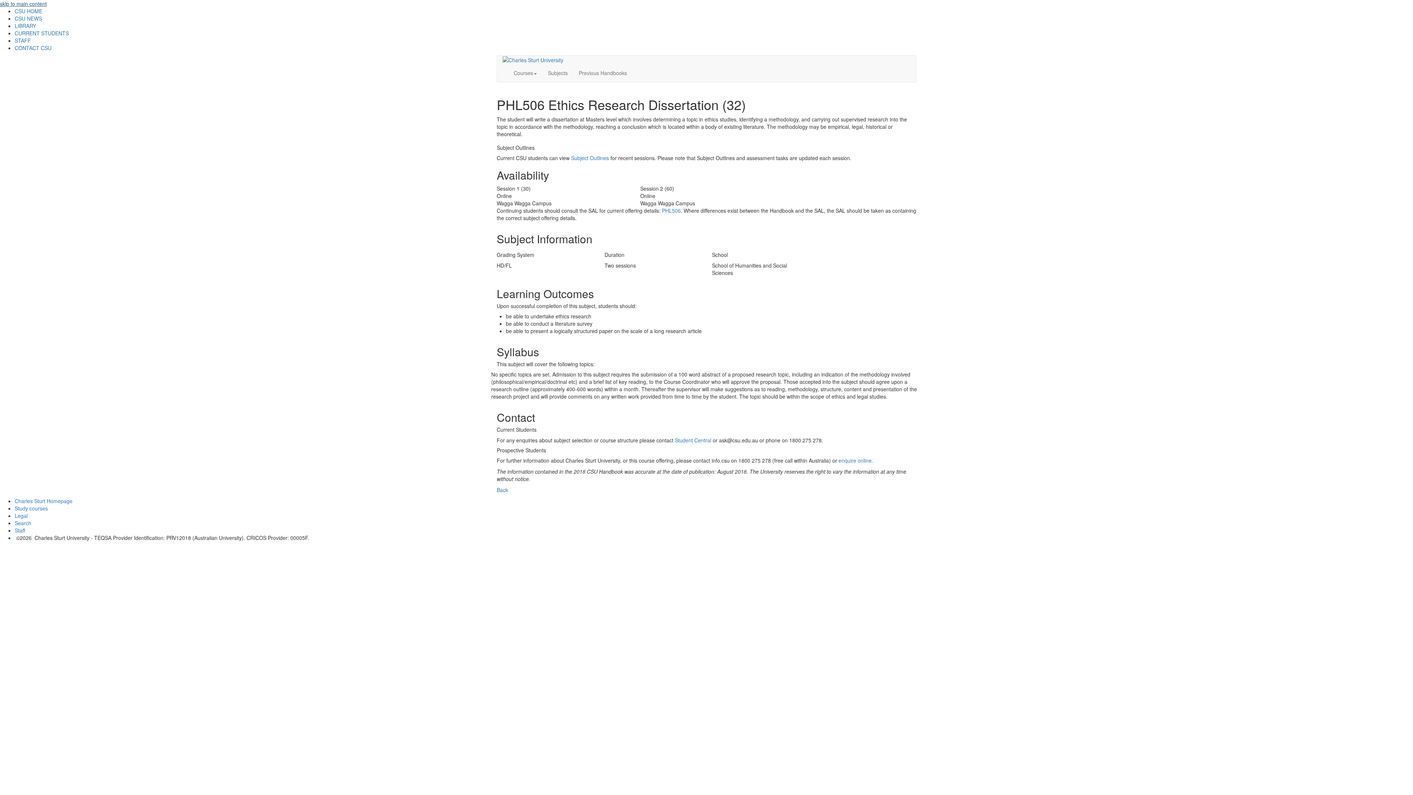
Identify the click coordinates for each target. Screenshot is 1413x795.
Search (23, 523)
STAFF (23, 40)
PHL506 (671, 210)
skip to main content (23, 3)
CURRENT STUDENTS (42, 33)
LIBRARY (25, 25)
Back (502, 490)
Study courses (31, 508)
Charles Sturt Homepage (43, 501)
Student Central (693, 440)
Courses (523, 73)
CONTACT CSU (33, 48)
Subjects (558, 73)
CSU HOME (28, 11)
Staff (20, 530)
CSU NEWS (28, 18)
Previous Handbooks (603, 73)
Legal (21, 515)
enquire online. (856, 460)
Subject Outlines (590, 158)
